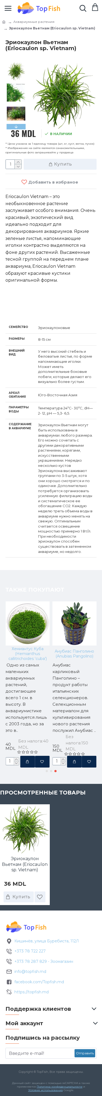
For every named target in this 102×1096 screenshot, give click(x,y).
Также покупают (34, 589)
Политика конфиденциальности (59, 1086)
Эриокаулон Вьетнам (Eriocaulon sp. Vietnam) (25, 864)
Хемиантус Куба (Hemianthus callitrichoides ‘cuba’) (27, 653)
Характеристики (33, 310)
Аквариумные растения (33, 22)
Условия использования (45, 1090)
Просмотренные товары (43, 792)
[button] (16, 63)
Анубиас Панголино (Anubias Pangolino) (74, 654)
